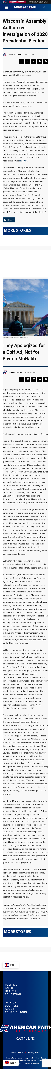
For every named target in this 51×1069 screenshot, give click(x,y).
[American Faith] (5, 54)
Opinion (11, 1002)
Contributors (16, 1012)
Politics (11, 984)
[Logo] (25, 8)
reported (23, 161)
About (10, 1008)
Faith (9, 987)
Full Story (9, 220)
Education (13, 994)
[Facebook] (21, 61)
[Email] (33, 61)
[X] (27, 61)
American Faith (16, 54)
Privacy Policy (34, 1052)
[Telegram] (45, 61)
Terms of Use (17, 1052)
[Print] (39, 61)
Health (10, 991)
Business (12, 1005)
